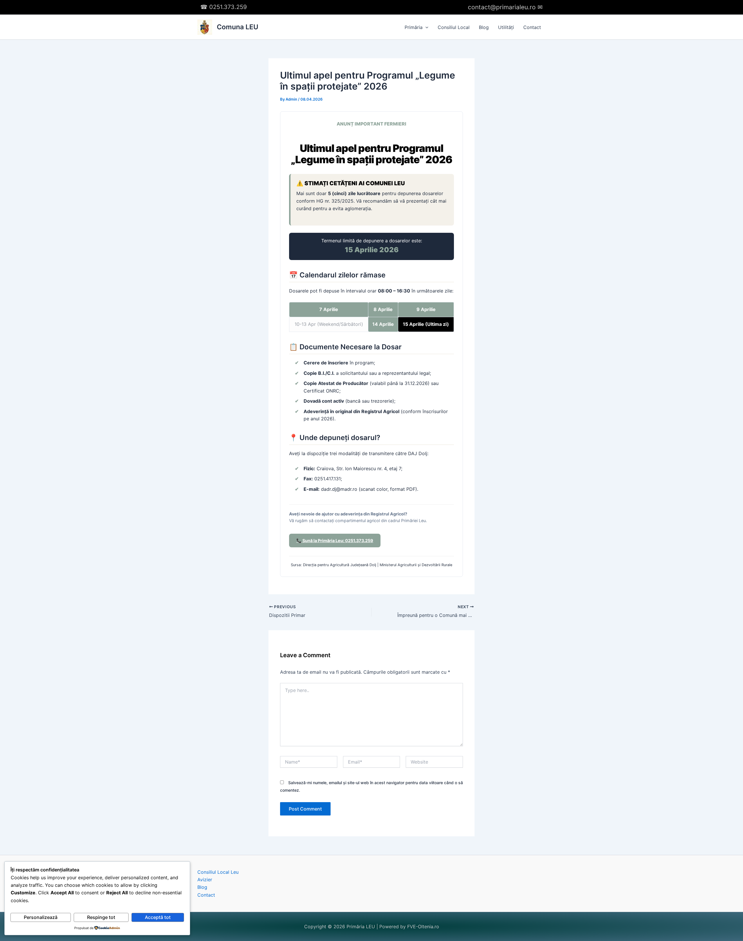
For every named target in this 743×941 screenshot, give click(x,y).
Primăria (414, 27)
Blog (484, 27)
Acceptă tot (158, 917)
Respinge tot (101, 917)
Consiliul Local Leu (218, 872)
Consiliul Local (454, 27)
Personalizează (40, 917)
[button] (425, 27)
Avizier (204, 879)
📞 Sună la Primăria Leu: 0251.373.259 (334, 540)
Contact (532, 27)
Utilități (506, 27)
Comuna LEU (237, 27)
